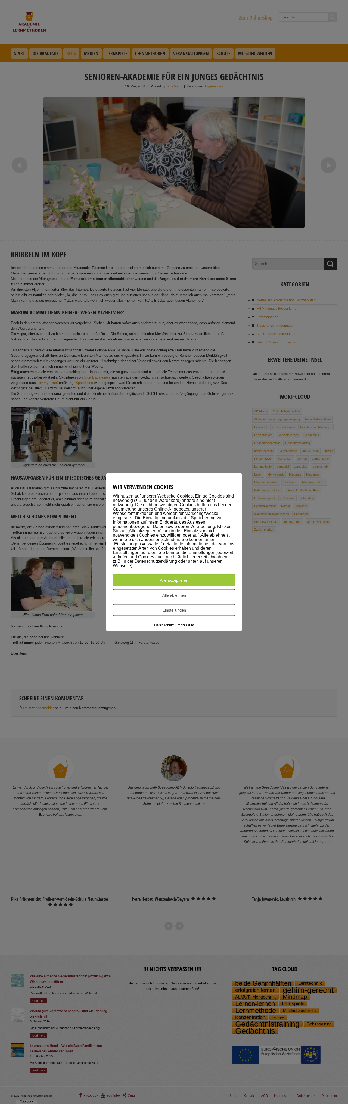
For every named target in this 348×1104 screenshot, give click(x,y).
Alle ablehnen (174, 595)
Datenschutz (164, 625)
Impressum (185, 625)
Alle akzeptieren (174, 580)
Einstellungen (174, 610)
